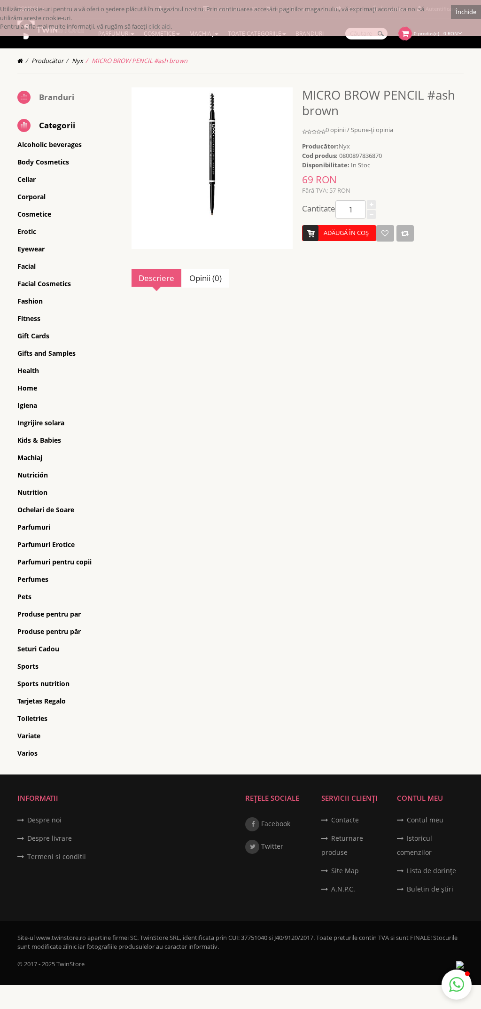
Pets (24, 596)
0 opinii (336, 129)
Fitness (28, 318)
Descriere (156, 278)
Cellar (26, 179)
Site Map (345, 870)
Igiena (27, 405)
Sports (28, 666)
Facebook (274, 823)
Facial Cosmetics (44, 283)
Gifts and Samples (46, 353)
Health (28, 370)
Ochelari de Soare (45, 509)
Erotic (26, 231)
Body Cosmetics (43, 161)
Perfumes (32, 579)
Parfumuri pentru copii (54, 561)
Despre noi (44, 819)
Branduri (56, 97)
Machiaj (29, 457)
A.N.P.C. (343, 888)
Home (27, 387)
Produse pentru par (49, 614)
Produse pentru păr (49, 631)
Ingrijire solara (40, 422)
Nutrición (32, 474)
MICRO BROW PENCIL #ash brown (139, 60)
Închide (466, 12)
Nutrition (32, 492)
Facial (26, 266)
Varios (27, 753)
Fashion (30, 301)
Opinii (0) (205, 278)
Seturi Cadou (38, 648)
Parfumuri (33, 527)
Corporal (31, 196)
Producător (47, 60)
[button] (457, 985)
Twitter (271, 846)
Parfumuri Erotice (46, 544)
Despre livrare (49, 838)
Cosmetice (34, 214)
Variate (28, 735)
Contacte (345, 819)
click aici (159, 26)
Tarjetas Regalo (41, 700)
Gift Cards (33, 335)
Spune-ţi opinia (372, 129)
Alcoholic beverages (49, 144)
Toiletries (32, 718)
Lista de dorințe (431, 870)
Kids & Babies (39, 440)
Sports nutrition (43, 683)
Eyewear (31, 248)
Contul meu (425, 819)
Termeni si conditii (56, 856)
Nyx (77, 60)
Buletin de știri (430, 888)
